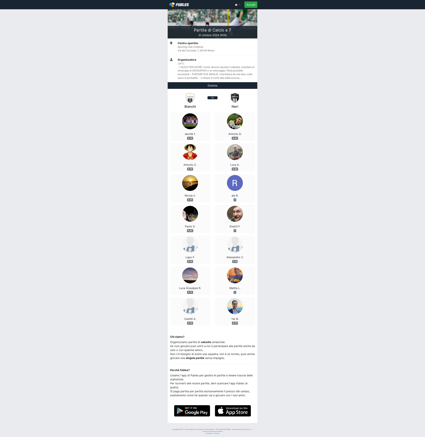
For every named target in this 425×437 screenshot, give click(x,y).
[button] (238, 4)
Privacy (216, 433)
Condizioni (209, 433)
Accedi (251, 4)
